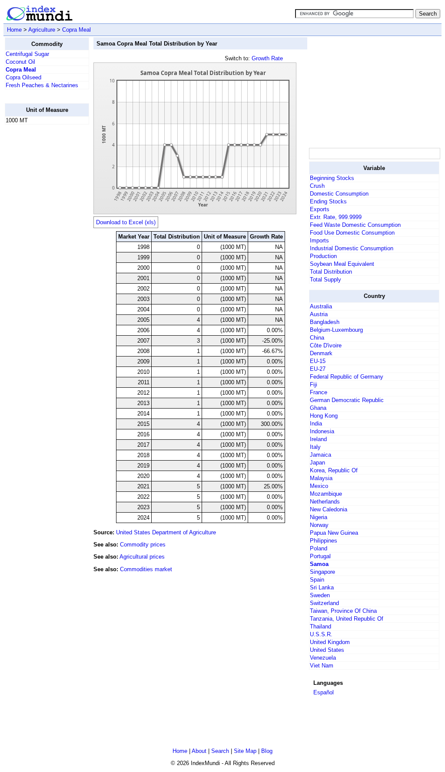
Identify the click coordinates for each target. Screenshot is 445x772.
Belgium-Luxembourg (336, 330)
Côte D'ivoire (326, 345)
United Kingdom (330, 642)
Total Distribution (331, 271)
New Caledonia (328, 509)
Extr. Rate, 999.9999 (336, 217)
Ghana (318, 408)
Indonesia (322, 431)
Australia (321, 306)
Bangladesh (324, 322)
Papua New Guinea (334, 533)
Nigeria (318, 517)
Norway (319, 525)
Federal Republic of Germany (346, 376)
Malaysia (321, 478)
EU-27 (317, 369)
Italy (315, 447)
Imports (319, 240)
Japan (317, 462)
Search (220, 751)
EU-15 (317, 361)
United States (327, 650)
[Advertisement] (39, 261)
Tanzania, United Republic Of (346, 618)
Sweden (320, 595)
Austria (319, 314)
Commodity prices (143, 544)
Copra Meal (76, 29)
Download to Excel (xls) (126, 222)
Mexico (319, 486)
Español (323, 692)
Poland (318, 548)
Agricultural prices (142, 556)
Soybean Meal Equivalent (342, 264)
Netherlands (325, 501)
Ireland (318, 439)
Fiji (313, 384)
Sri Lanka (322, 587)
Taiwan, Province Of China (343, 611)
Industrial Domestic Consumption (351, 248)
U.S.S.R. (321, 634)
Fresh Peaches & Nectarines (42, 85)
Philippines (323, 540)
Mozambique (326, 494)
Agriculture (41, 29)
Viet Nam (321, 665)
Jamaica (320, 454)
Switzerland (324, 603)
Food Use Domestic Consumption (352, 232)
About (199, 751)
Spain (317, 579)
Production (323, 256)
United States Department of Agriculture (166, 532)
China (317, 337)
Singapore (322, 572)
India (316, 423)
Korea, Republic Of (334, 470)
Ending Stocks (328, 201)
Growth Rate (267, 58)
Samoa (319, 564)
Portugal (320, 556)
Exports (319, 209)
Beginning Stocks (332, 178)
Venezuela (323, 657)
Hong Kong (324, 415)
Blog (266, 751)
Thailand (320, 626)
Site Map (245, 751)
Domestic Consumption (339, 193)
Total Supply (325, 279)
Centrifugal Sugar (27, 54)
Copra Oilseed (23, 77)
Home (14, 29)
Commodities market (146, 569)
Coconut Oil (20, 62)
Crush (317, 186)
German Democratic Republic (347, 400)
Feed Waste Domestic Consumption (355, 225)
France (318, 392)
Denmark (321, 353)
